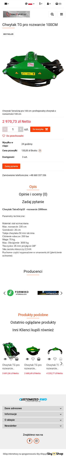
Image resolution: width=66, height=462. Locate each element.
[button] (58, 4)
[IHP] (48, 292)
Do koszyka (38, 129)
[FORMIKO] (17, 292)
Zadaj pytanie (11, 166)
